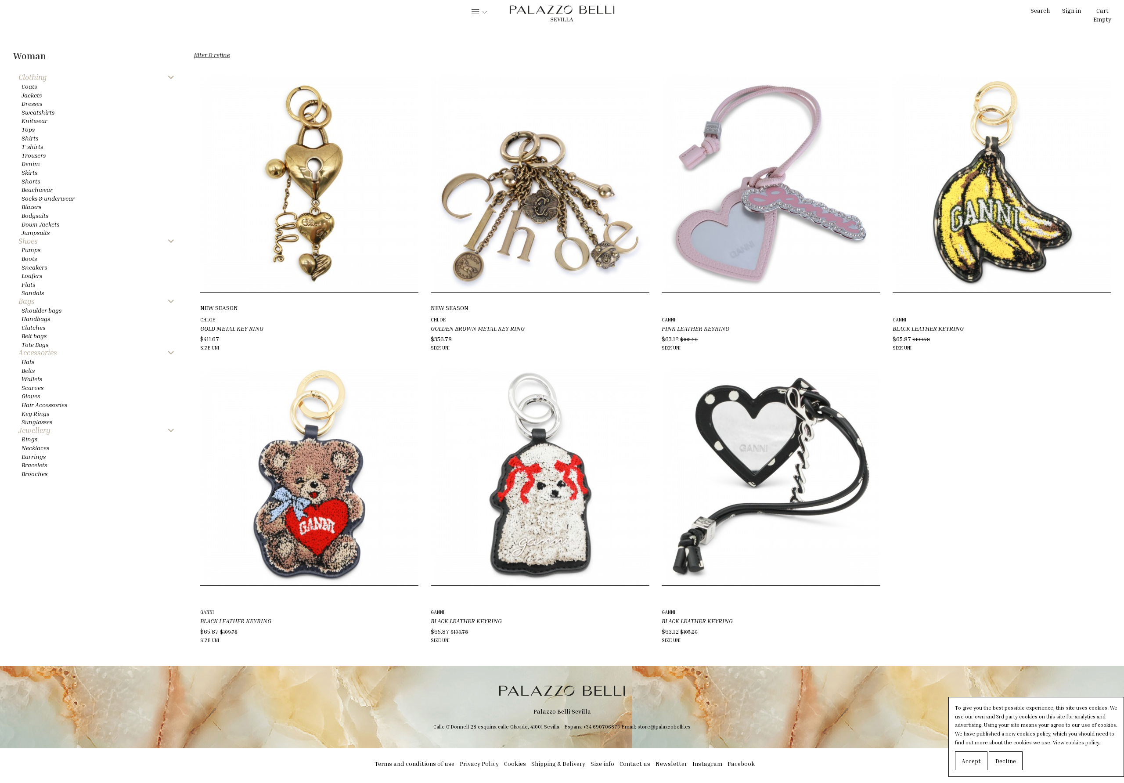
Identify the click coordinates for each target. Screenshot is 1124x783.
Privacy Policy (479, 763)
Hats (28, 361)
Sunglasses (37, 422)
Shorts (31, 181)
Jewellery (34, 430)
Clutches (33, 327)
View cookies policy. (1076, 742)
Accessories (37, 353)
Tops (28, 129)
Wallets (32, 378)
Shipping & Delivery (558, 763)
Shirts (30, 138)
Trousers (34, 155)
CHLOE (207, 319)
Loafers (32, 275)
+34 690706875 (601, 726)
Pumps (31, 249)
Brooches (34, 473)
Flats (28, 284)
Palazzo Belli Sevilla (562, 711)
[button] (479, 13)
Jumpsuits (36, 232)
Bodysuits (35, 215)
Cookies (515, 763)
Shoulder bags (41, 310)
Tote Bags (35, 344)
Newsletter (671, 763)
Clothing (32, 77)
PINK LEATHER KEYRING (695, 328)
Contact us (635, 763)
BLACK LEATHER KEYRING (928, 328)
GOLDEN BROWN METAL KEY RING (478, 328)
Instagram (707, 763)
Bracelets (34, 465)
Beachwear (37, 189)
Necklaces (35, 447)
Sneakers (34, 267)
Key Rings (35, 413)
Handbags (36, 318)
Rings (29, 439)
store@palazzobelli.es (664, 726)
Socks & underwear (48, 198)
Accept (971, 761)
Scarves (32, 387)
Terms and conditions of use (414, 763)
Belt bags (34, 335)
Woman (29, 56)
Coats (29, 86)
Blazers (31, 206)
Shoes (28, 241)
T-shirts (32, 146)
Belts (28, 370)
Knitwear (34, 120)
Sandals (33, 292)
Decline (1005, 761)
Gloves (31, 396)
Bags (26, 301)
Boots (29, 258)
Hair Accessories (44, 404)
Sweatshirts (38, 112)
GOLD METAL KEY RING (231, 328)
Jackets (32, 95)
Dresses (32, 103)
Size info (602, 763)
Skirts (29, 172)
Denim (31, 163)
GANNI (668, 319)
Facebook (741, 763)
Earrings (34, 456)
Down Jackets (40, 224)
